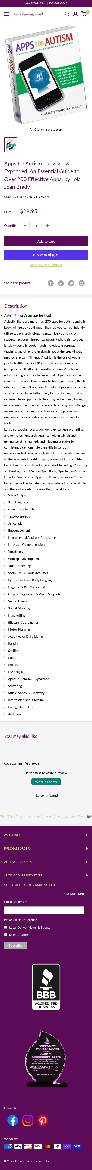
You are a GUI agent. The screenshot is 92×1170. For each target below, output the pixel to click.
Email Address (15, 902)
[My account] (75, 14)
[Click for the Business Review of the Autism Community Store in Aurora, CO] (46, 980)
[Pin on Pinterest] (61, 283)
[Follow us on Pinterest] (42, 1120)
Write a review (46, 782)
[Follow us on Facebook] (12, 1120)
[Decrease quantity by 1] (24, 225)
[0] (84, 13)
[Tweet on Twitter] (71, 283)
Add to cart (46, 241)
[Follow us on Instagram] (27, 1120)
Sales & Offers (19, 935)
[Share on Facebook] (51, 283)
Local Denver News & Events (29, 927)
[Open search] (67, 14)
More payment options (46, 265)
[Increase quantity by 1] (47, 225)
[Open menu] (6, 14)
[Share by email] (82, 283)
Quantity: (11, 225)
